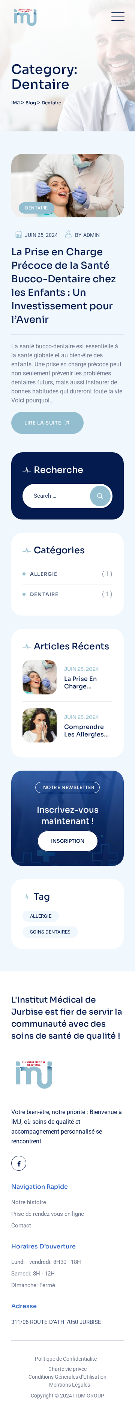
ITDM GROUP (88, 1396)
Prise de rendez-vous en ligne (47, 1214)
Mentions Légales (69, 1385)
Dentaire (36, 208)
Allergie (44, 574)
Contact (21, 1225)
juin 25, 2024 (81, 669)
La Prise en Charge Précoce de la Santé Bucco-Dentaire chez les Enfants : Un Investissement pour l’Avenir (63, 286)
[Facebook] (18, 1163)
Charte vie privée (67, 1369)
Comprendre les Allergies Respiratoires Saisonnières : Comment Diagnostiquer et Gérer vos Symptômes (86, 730)
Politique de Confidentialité (66, 1359)
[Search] (100, 496)
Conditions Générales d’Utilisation (67, 1377)
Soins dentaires (50, 932)
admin (91, 235)
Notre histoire (28, 1202)
